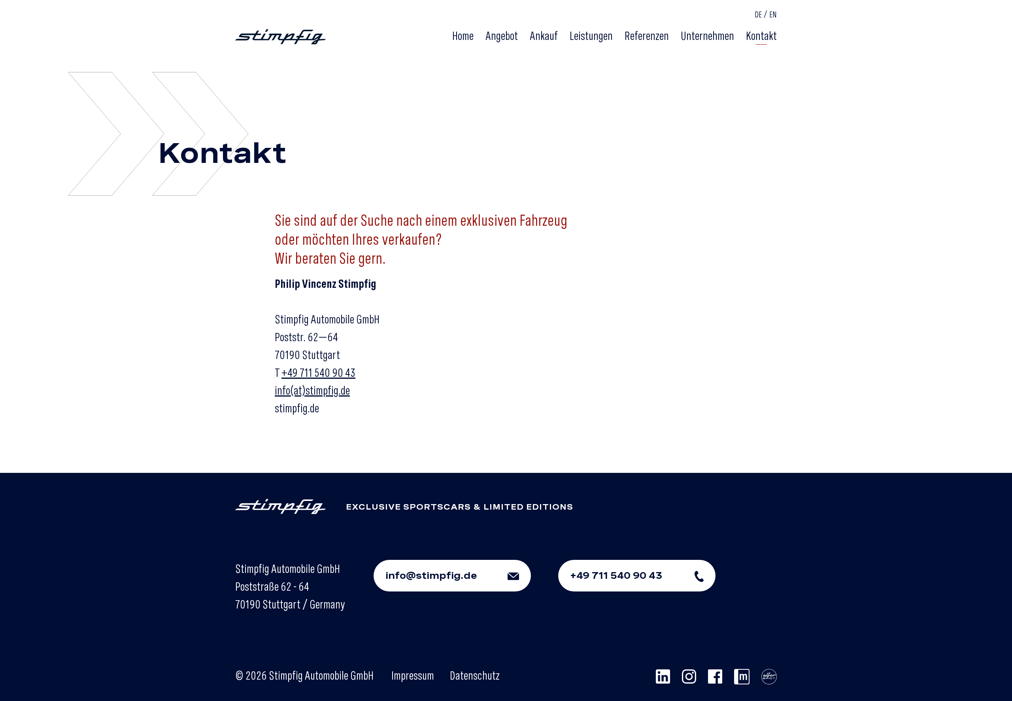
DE (758, 14)
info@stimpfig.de (431, 575)
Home (463, 35)
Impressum (412, 675)
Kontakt (761, 35)
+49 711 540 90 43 (318, 372)
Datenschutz (475, 675)
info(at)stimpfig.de (312, 390)
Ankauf (544, 35)
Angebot (501, 35)
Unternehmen (707, 35)
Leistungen (591, 35)
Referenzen (647, 35)
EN (773, 14)
